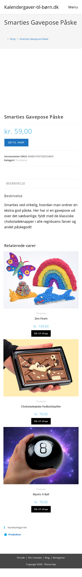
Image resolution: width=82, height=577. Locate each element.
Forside (21, 557)
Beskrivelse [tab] (15, 183)
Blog (47, 557)
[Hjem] (5, 39)
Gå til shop (16, 142)
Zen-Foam (41, 318)
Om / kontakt (35, 557)
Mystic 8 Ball (41, 494)
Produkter (21, 160)
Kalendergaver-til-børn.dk (31, 7)
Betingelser (59, 557)
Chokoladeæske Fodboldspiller (41, 406)
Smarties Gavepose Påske (33, 39)
